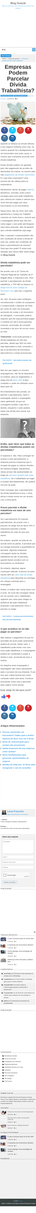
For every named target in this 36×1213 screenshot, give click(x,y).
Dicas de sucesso (14, 58)
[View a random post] (3, 50)
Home (4, 58)
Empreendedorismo (21, 96)
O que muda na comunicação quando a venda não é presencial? (16, 987)
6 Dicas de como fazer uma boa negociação (20, 1111)
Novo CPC (17, 380)
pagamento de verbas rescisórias (20, 175)
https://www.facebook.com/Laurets (17, 814)
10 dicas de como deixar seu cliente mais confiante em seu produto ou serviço (19, 995)
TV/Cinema (8, 1081)
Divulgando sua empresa (12, 1061)
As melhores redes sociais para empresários (15, 828)
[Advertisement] (18, 28)
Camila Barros (8, 979)
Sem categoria (9, 1075)
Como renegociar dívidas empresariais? (14, 821)
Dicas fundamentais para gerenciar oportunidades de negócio (15, 758)
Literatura (7, 1070)
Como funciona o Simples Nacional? (18, 1125)
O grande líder (8, 985)
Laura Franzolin (15, 811)
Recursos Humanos (10, 1073)
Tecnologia (8, 1078)
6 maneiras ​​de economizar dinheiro (20, 945)
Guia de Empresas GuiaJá (27, 1203)
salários (30, 190)
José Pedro (7, 973)
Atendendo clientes (10, 1056)
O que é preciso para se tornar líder (20, 938)
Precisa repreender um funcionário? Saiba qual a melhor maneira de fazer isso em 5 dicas (18, 735)
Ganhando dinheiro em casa (13, 1067)
